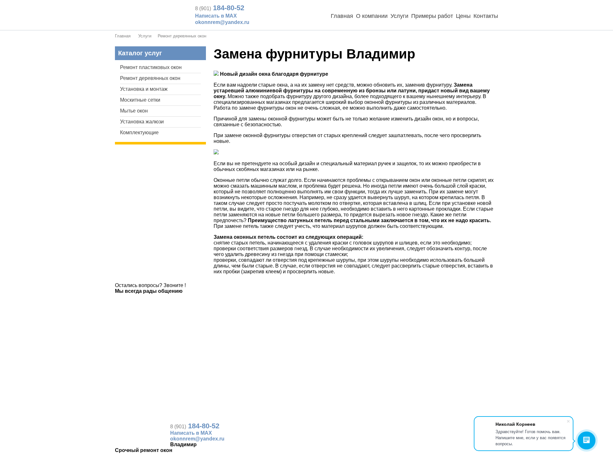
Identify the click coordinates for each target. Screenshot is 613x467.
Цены (463, 16)
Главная (342, 16)
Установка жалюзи (142, 121)
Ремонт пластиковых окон (151, 67)
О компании (372, 16)
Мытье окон (134, 110)
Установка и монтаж (144, 89)
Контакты (485, 16)
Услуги (399, 16)
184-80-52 (219, 8)
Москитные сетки (140, 100)
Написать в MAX (216, 16)
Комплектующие (139, 132)
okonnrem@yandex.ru (222, 22)
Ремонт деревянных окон (182, 36)
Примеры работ (432, 16)
